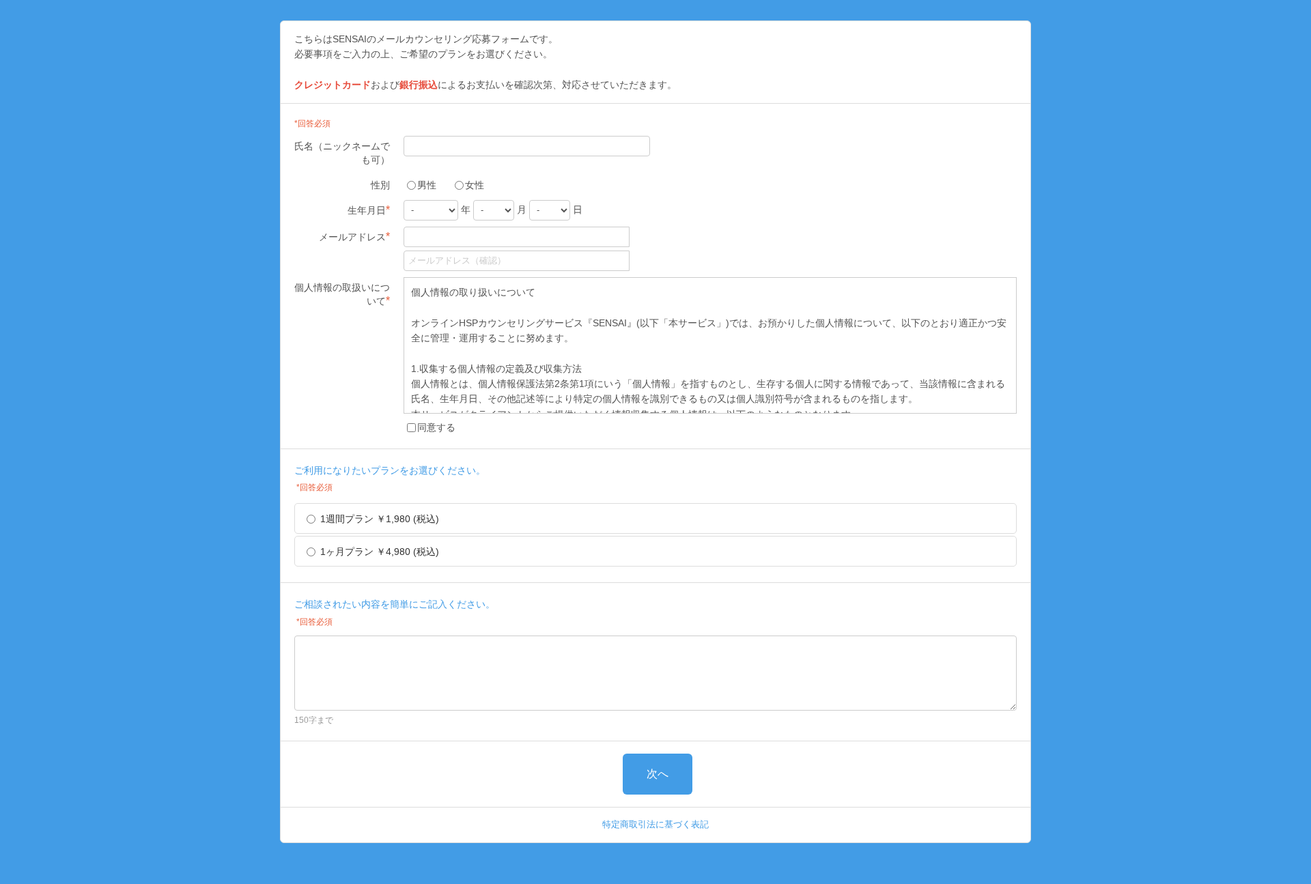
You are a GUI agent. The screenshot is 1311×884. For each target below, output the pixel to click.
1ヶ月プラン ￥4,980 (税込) (379, 551)
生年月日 (369, 210)
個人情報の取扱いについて (342, 294)
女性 (474, 185)
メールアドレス (354, 236)
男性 (426, 185)
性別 (380, 185)
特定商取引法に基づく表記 (655, 824)
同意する (436, 427)
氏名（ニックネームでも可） (342, 153)
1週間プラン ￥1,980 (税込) (379, 518)
